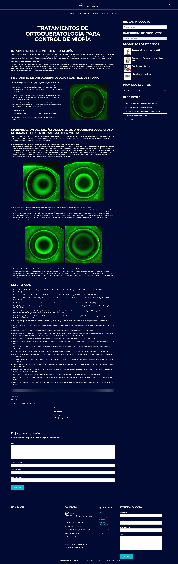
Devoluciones (104, 529)
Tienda (79, 13)
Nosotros (71, 13)
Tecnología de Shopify (112, 560)
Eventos (86, 13)
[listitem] (55, 418)
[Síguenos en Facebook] (102, 534)
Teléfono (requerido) (17, 477)
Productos (103, 517)
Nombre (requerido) (16, 462)
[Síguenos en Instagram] (110, 534)
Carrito (113, 13)
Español (76, 560)
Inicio (64, 13)
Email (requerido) (16, 469)
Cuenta (174, 5)
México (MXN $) (64, 560)
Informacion (104, 13)
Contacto (95, 13)
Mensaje (13, 443)
